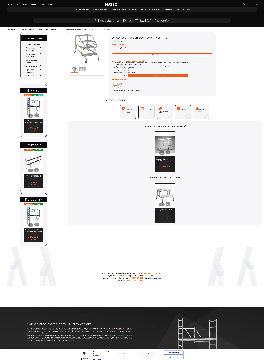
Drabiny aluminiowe (82, 9)
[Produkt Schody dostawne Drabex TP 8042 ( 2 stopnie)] (165, 195)
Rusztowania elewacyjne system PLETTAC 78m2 (33, 176)
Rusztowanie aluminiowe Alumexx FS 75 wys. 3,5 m (33, 121)
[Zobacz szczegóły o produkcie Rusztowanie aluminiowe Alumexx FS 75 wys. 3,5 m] (30, 116)
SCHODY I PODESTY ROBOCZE (32, 61)
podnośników (121, 330)
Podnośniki (186, 9)
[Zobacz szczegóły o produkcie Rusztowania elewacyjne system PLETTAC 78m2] (30, 170)
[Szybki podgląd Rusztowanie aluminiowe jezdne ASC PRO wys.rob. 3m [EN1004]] (162, 153)
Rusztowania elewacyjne (171, 9)
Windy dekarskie (154, 9)
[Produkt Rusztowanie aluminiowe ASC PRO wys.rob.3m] (165, 144)
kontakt (34, 4)
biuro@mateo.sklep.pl (136, 280)
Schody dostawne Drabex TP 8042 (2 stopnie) (164, 210)
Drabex (114, 36)
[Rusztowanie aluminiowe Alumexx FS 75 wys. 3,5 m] (33, 107)
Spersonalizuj (173, 357)
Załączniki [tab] (110, 101)
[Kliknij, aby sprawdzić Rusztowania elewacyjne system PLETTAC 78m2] (33, 161)
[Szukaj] (244, 4)
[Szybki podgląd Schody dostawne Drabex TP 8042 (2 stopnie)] (162, 204)
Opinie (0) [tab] (122, 101)
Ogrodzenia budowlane (30, 71)
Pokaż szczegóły (97, 359)
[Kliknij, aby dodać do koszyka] (36, 115)
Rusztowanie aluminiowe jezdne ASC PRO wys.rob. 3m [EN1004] (164, 159)
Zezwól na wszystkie (174, 352)
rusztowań (97, 330)
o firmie (25, 4)
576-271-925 (14, 4)
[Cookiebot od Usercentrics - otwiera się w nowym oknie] (84, 359)
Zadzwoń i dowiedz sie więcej (126, 90)
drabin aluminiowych (108, 330)
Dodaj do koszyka (158, 75)
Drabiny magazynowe (99, 9)
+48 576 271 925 (136, 278)
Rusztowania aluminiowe (118, 9)
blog (42, 4)
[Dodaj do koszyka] (168, 152)
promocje (50, 4)
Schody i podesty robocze (137, 9)
